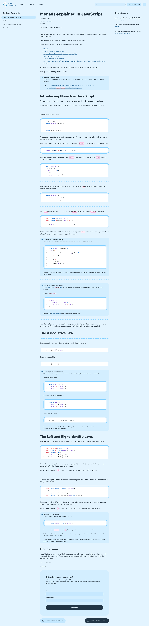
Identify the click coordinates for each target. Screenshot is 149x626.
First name (49, 591)
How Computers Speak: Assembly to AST (128, 31)
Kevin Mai (127, 33)
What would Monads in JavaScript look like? (128, 18)
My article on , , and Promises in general (64, 88)
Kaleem (117, 26)
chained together (56, 313)
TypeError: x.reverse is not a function (61, 420)
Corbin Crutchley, (119, 33)
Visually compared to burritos (53, 59)
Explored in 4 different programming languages (60, 54)
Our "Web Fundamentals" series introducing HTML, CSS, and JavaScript (72, 85)
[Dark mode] (144, 4)
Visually (46, 49)
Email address (50, 597)
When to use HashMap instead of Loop (127, 24)
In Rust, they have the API (52, 287)
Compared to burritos (51, 56)
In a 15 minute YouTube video (53, 51)
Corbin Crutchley (47, 21)
